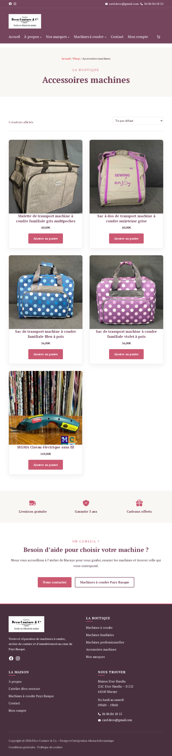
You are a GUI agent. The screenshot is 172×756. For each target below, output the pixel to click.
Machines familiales (100, 635)
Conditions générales (22, 747)
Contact (14, 703)
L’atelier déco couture (24, 689)
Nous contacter (55, 582)
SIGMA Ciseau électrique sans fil (45, 447)
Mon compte (17, 710)
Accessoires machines (101, 649)
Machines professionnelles (105, 642)
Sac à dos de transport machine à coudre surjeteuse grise (126, 218)
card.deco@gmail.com (123, 4)
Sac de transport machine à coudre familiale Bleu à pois (45, 334)
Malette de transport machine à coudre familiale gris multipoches (45, 218)
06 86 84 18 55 (153, 4)
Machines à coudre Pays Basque (104, 582)
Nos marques (95, 657)
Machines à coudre (99, 627)
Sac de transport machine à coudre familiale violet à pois (126, 334)
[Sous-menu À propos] (41, 37)
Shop (76, 58)
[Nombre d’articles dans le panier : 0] (158, 37)
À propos (15, 681)
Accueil (66, 58)
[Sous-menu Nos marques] (69, 37)
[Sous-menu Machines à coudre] (105, 37)
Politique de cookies (50, 747)
